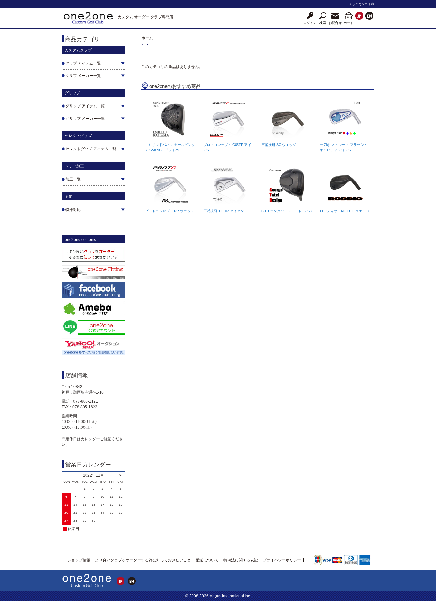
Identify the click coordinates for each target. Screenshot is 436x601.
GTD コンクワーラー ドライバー (286, 213)
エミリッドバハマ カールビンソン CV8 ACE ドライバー (170, 147)
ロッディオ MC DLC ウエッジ (344, 211)
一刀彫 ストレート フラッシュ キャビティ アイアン (343, 147)
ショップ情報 (78, 560)
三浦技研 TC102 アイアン (223, 211)
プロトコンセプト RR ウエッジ (169, 211)
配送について (207, 560)
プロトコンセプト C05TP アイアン (227, 147)
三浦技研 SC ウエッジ (278, 145)
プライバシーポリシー (282, 560)
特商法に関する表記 (240, 560)
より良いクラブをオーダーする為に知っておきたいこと (143, 560)
